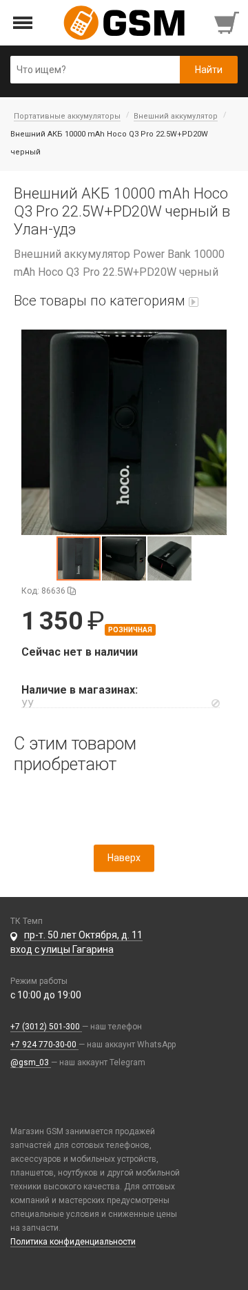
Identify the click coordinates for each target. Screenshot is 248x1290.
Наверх (124, 857)
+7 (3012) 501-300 (46, 1026)
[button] (124, 432)
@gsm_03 (30, 1062)
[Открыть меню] (23, 23)
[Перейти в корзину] (228, 22)
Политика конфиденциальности (73, 1242)
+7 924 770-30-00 (44, 1044)
